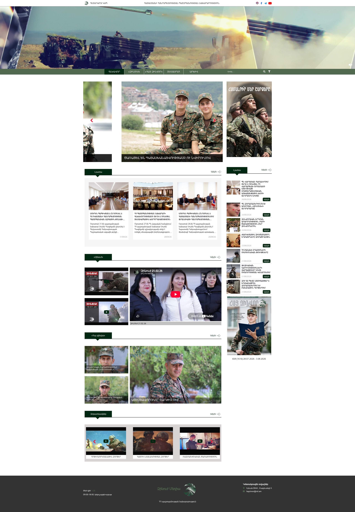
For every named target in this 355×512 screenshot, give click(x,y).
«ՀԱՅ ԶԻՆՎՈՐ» (154, 71)
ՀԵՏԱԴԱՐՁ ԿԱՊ (98, 3)
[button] (214, 120)
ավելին (214, 172)
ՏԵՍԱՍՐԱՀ (173, 71)
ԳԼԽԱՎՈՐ (114, 71)
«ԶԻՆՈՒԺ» (134, 71)
